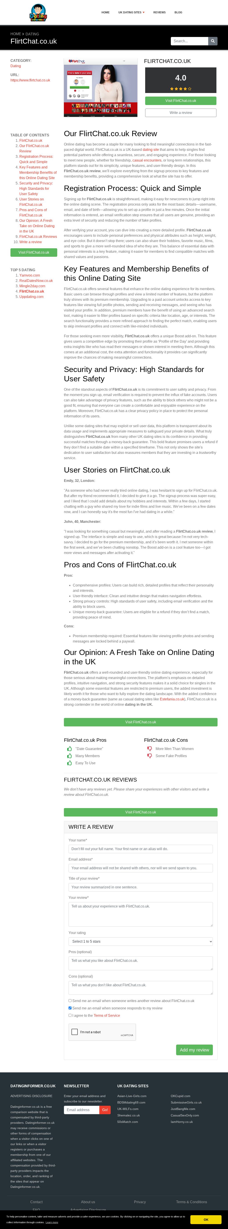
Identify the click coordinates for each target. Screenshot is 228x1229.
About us (88, 1202)
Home (106, 12)
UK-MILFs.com (127, 1109)
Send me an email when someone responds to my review (117, 1008)
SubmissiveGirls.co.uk (186, 1102)
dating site (151, 150)
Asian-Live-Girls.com (132, 1096)
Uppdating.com (31, 297)
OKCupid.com (180, 1096)
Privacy (140, 1202)
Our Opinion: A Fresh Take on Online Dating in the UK (37, 226)
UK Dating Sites (129, 12)
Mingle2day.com (32, 286)
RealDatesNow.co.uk (36, 281)
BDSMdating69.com (131, 1102)
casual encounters (146, 160)
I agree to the (96, 1015)
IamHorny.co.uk (182, 1122)
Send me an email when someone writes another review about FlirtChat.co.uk (133, 1001)
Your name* (78, 840)
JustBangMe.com (183, 1109)
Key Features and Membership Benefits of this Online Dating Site (38, 172)
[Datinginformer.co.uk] (38, 12)
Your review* (79, 898)
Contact (36, 1202)
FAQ (36, 1210)
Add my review (194, 1049)
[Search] (213, 41)
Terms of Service (107, 1015)
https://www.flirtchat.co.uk (30, 80)
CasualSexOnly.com (185, 1115)
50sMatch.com (127, 1122)
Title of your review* (84, 878)
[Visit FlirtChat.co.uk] (100, 88)
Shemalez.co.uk (128, 1115)
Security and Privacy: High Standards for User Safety (36, 188)
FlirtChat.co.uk (30, 140)
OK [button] (206, 1219)
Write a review (30, 242)
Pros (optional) (80, 952)
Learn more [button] (52, 1222)
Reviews (159, 12)
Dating (32, 34)
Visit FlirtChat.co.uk (33, 252)
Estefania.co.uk (172, 699)
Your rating (77, 933)
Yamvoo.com (29, 275)
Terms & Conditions (191, 1202)
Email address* (81, 859)
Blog (178, 12)
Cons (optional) (81, 976)
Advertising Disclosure (88, 1210)
